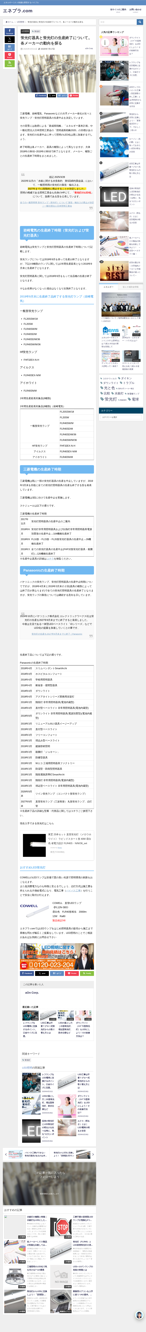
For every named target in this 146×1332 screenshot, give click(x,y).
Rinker (60, 847)
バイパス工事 (73, 890)
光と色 (109, 388)
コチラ (50, 558)
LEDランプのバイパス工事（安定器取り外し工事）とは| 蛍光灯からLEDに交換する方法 (135, 96)
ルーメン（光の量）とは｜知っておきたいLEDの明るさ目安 (134, 145)
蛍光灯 (37, 31)
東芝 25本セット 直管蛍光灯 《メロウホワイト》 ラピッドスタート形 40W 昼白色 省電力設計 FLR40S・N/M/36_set (69, 838)
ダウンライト (111, 383)
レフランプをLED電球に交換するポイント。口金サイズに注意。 (134, 68)
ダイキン (126, 378)
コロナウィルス (110, 379)
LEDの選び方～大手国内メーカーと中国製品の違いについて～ (134, 269)
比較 (107, 393)
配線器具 (123, 400)
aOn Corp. (89, 48)
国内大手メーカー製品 (126, 388)
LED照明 (25, 31)
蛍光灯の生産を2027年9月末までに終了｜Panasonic (57, 633)
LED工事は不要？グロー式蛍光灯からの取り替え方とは (134, 170)
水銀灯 (119, 393)
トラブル (128, 382)
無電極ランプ (133, 394)
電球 (135, 399)
